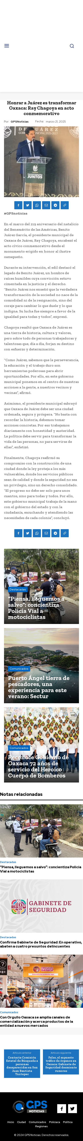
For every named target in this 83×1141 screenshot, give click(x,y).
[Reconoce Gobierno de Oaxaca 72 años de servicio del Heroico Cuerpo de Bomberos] (41, 745)
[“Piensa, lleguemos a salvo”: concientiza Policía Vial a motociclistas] (41, 586)
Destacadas (18, 589)
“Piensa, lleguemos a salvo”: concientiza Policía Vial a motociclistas (40, 869)
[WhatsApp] (37, 205)
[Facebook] (18, 205)
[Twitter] (28, 205)
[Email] (46, 205)
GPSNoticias (20, 121)
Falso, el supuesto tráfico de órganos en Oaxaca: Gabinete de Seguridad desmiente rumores (61, 1064)
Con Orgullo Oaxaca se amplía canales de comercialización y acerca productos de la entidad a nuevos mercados (36, 1021)
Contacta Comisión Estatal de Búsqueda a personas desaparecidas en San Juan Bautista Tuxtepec (22, 1066)
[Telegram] (55, 205)
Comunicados (19, 668)
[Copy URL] (65, 205)
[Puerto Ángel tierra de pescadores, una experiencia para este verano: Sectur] (41, 665)
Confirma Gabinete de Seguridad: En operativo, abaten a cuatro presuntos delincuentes (41, 944)
